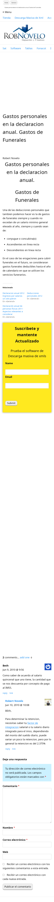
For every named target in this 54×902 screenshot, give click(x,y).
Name (9, 363)
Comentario (11, 786)
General (13, 3)
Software (16, 48)
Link (11, 693)
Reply (5, 693)
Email (8, 376)
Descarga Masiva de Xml (29, 17)
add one (24, 657)
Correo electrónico (15, 839)
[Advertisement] (27, 80)
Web (5, 852)
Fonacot (41, 48)
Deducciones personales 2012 (34, 294)
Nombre (9, 827)
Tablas (29, 48)
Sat (4, 48)
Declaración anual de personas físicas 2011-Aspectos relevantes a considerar (13, 310)
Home (6, 3)
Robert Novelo (14, 701)
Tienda (7, 17)
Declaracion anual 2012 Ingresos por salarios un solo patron (13, 296)
